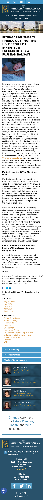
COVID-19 (10, 323)
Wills (6, 342)
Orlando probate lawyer (12, 158)
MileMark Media (13, 454)
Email (21, 2)
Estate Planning (11, 320)
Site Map (21, 493)
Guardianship (10, 328)
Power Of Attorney (12, 337)
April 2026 (8, 311)
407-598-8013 (21, 18)
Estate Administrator (13, 318)
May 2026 (8, 309)
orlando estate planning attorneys (19, 332)
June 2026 (8, 306)
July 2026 (8, 304)
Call (14, 2)
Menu (8, 2)
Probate (7, 339)
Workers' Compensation (15, 360)
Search (29, 2)
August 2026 (9, 301)
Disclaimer (21, 496)
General (7, 325)
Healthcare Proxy (11, 330)
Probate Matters (12, 355)
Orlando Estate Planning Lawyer (18, 335)
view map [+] (22, 469)
